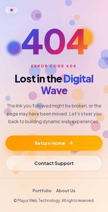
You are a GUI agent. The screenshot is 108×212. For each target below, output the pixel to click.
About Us (65, 190)
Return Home (50, 143)
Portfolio (42, 190)
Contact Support (54, 163)
